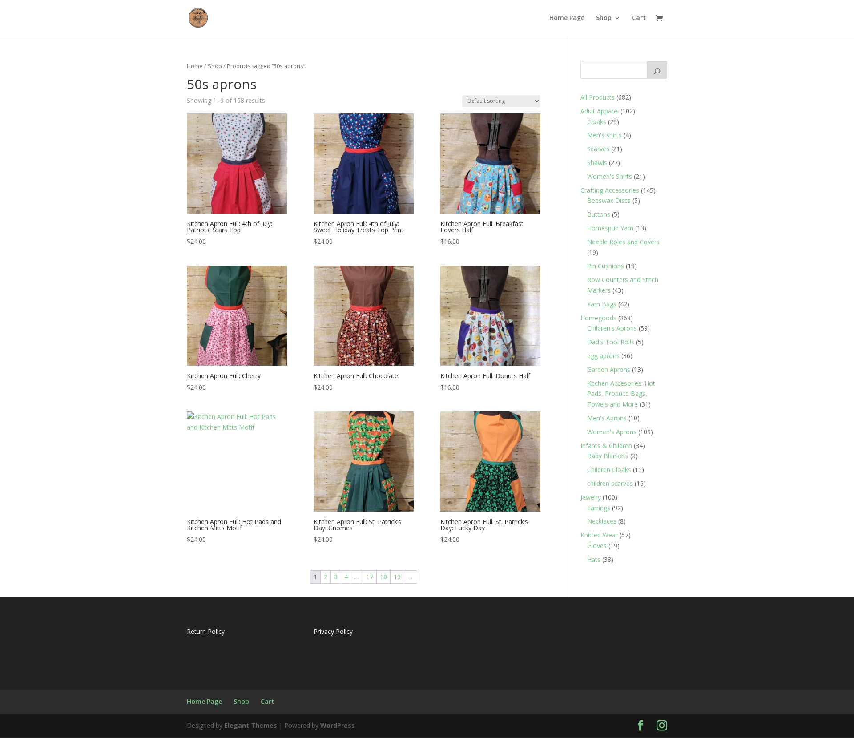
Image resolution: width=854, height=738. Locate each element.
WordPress (337, 725)
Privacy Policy (333, 631)
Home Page (566, 18)
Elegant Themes (250, 725)
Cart (639, 18)
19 (397, 577)
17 (369, 577)
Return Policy (206, 631)
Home (195, 66)
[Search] (657, 70)
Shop (604, 18)
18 (383, 577)
